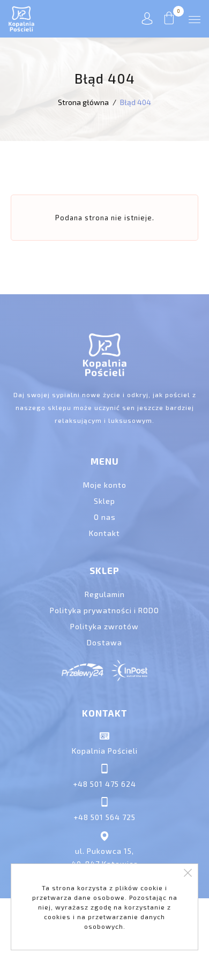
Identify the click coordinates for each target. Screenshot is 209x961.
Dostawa (104, 642)
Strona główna (83, 102)
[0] (169, 21)
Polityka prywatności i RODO (104, 610)
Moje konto (104, 484)
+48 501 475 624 (104, 783)
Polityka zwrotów (104, 626)
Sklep (104, 500)
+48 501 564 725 (104, 817)
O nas (105, 517)
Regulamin (105, 594)
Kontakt (104, 533)
